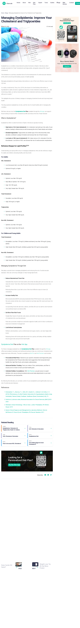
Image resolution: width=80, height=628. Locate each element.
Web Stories (65, 3)
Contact (71, 2)
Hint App (24, 344)
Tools (46, 2)
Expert (40, 2)
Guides (52, 2)
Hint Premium (40, 353)
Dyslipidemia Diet (20, 111)
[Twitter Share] (51, 475)
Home (18, 2)
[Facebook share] (45, 475)
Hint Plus (34, 3)
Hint (29, 2)
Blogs (58, 2)
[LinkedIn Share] (48, 475)
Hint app (42, 111)
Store (24, 2)
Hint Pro (32, 353)
